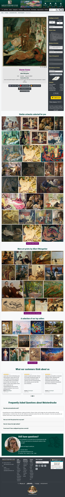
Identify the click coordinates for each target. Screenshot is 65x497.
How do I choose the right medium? (11, 424)
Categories (15, 9)
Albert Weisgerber (21, 12)
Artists (10, 9)
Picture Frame (27, 9)
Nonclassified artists (13, 12)
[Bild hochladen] (62, 10)
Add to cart (56, 97)
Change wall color (36, 85)
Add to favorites (25, 85)
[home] (2, 10)
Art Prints (6, 9)
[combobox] (56, 27)
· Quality (24, 468)
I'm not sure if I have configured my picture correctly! (15, 428)
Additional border (52, 25)
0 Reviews (27, 91)
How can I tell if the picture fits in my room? (13, 419)
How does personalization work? (11, 408)
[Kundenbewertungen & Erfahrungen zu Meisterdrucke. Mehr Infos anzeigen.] (57, 463)
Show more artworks (32, 362)
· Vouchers (25, 473)
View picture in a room (25, 88)
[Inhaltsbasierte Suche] (59, 10)
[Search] (56, 10)
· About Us (18, 480)
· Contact (18, 464)
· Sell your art (25, 464)
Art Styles (21, 9)
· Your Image (25, 462)
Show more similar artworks (32, 243)
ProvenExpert (8, 390)
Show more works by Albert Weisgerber (32, 313)
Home (2, 12)
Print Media (33, 9)
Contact (46, 9)
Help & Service (40, 9)
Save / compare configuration (56, 74)
